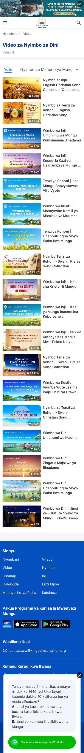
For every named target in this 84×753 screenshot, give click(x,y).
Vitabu (47, 559)
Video (27, 33)
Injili (45, 576)
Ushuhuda (11, 584)
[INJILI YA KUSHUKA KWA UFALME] (42, 23)
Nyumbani (10, 33)
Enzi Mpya (50, 584)
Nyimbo (48, 567)
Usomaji (9, 576)
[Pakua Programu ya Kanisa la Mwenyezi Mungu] (7, 624)
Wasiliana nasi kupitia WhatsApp (44, 742)
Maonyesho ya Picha (19, 592)
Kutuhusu (49, 592)
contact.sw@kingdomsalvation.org (37, 650)
